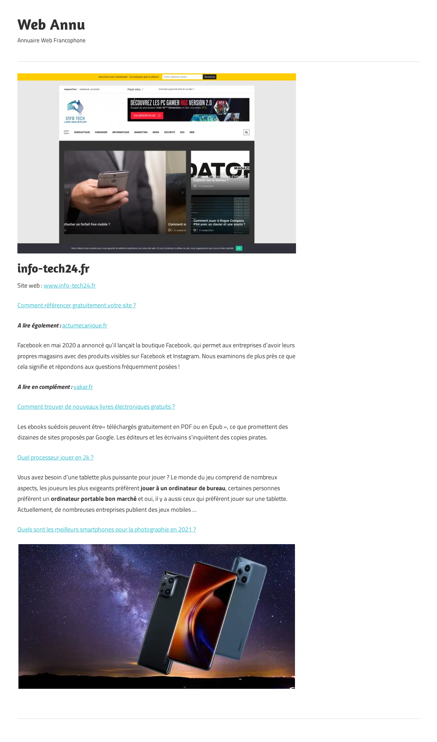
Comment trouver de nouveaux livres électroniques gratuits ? (96, 406)
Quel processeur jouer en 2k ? (55, 457)
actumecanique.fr (84, 325)
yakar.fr (83, 386)
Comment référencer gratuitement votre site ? (76, 305)
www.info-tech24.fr (70, 285)
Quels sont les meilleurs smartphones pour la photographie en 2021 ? (106, 529)
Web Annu (51, 24)
